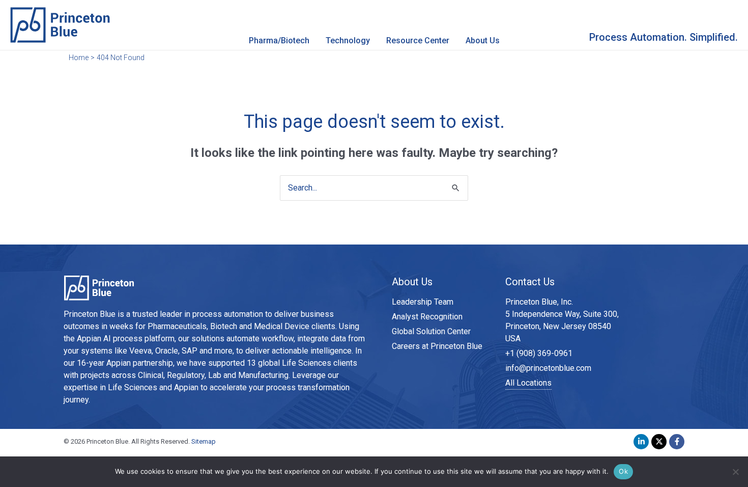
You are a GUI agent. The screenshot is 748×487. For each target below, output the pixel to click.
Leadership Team (422, 302)
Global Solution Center (431, 331)
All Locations (528, 383)
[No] (735, 472)
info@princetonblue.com (548, 368)
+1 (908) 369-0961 (538, 353)
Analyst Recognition (427, 316)
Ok (623, 471)
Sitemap (203, 441)
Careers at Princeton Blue (437, 346)
